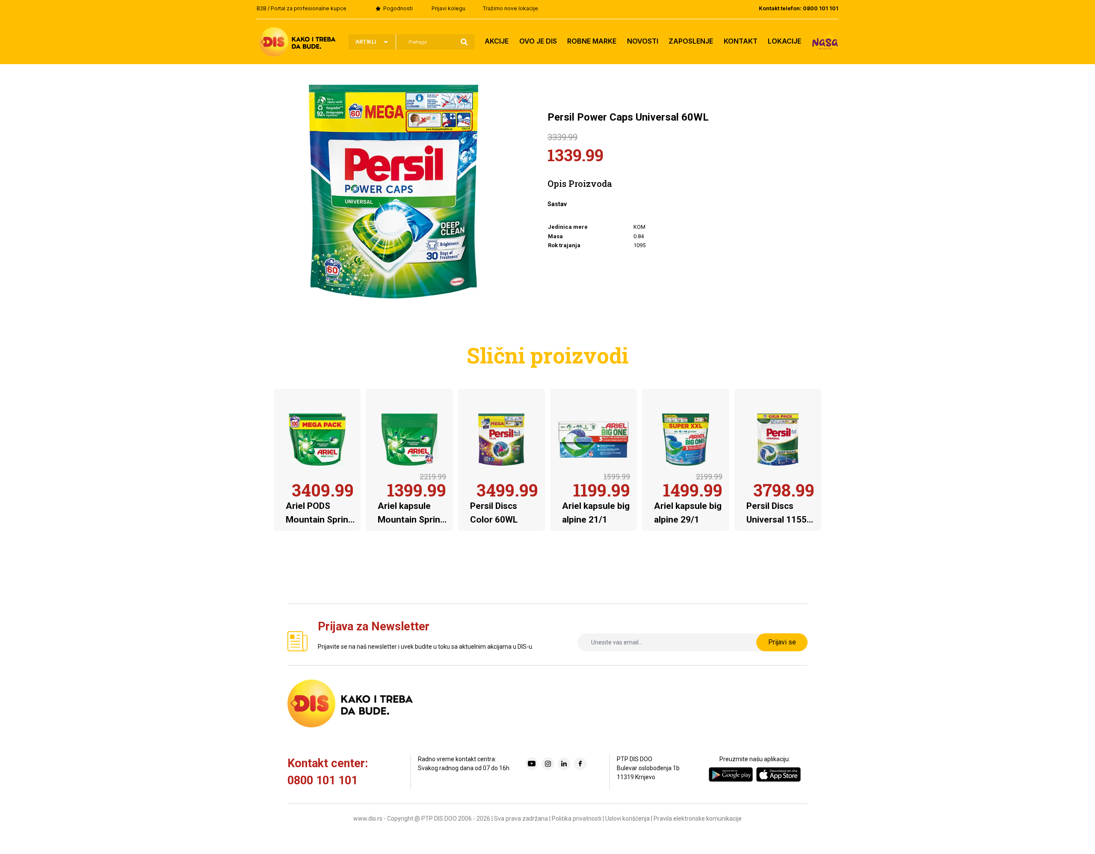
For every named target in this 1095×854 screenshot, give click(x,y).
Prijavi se (782, 642)
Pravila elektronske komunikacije (698, 818)
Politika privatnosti (576, 818)
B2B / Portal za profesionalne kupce (301, 8)
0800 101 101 (322, 780)
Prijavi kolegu (448, 8)
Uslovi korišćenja (627, 818)
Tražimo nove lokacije (510, 8)
